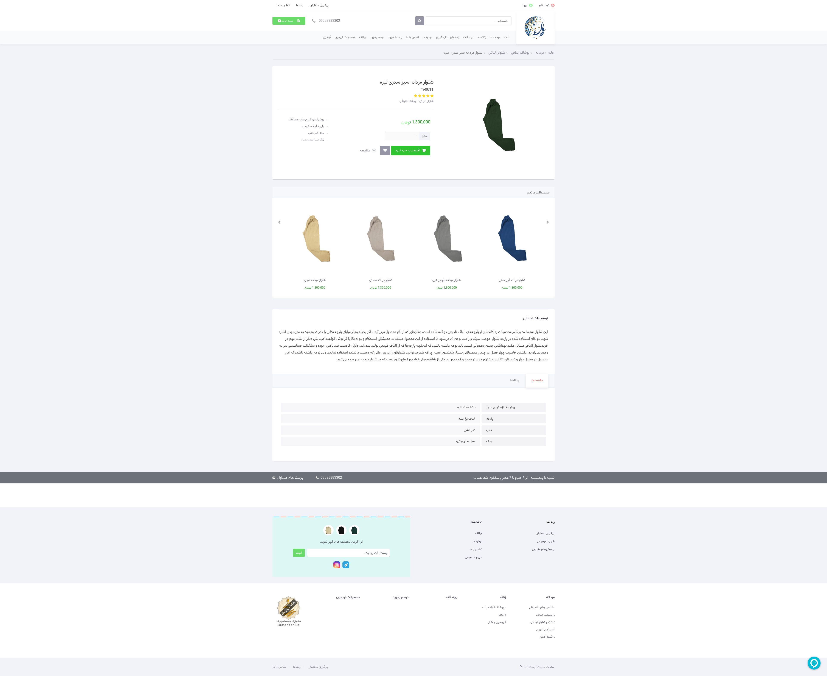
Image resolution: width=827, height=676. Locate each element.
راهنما (299, 5)
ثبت (299, 553)
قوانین (327, 37)
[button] (288, 21)
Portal (524, 667)
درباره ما (427, 37)
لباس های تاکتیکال (541, 607)
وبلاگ (362, 37)
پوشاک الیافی (408, 101)
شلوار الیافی (426, 101)
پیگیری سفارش (319, 5)
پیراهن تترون (544, 629)
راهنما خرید (395, 37)
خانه (507, 37)
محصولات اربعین (345, 37)
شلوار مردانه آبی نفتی (512, 280)
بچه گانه (468, 37)
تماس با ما (283, 5)
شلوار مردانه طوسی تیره (446, 280)
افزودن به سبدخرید (407, 150)
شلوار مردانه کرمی (315, 280)
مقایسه (365, 150)
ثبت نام (544, 5)
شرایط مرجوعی (546, 541)
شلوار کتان (546, 636)
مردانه (496, 37)
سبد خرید (286, 21)
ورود (525, 5)
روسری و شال (496, 622)
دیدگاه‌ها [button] (515, 380)
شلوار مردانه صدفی (380, 280)
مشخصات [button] (537, 380)
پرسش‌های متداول (290, 478)
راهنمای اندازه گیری (447, 37)
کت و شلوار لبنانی (541, 622)
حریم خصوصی (473, 557)
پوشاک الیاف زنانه (493, 607)
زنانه (483, 37)
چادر (502, 614)
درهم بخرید (377, 37)
